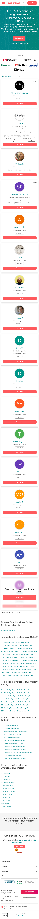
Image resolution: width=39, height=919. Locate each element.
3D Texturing (5, 779)
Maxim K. (19, 318)
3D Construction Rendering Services (13, 759)
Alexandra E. (19, 411)
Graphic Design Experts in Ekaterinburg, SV (15, 693)
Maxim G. (19, 502)
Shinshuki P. (19, 532)
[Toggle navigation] (4, 3)
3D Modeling (5, 773)
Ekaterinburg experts (8, 630)
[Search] (24, 3)
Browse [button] (4, 866)
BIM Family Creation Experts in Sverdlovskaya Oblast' (19, 663)
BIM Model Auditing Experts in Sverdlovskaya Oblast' (19, 669)
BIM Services (5, 800)
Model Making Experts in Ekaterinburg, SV (15, 699)
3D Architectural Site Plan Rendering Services (16, 752)
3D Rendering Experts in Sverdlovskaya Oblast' (17, 645)
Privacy (6, 909)
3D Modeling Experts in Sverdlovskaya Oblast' (16, 642)
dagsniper (20, 381)
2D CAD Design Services (9, 725)
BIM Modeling (5, 797)
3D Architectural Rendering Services (13, 749)
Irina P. (19, 472)
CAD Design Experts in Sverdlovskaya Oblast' (16, 672)
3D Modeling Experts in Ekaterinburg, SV (14, 708)
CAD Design (5, 803)
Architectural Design (8, 782)
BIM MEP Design (6, 794)
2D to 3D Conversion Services (11, 734)
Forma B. (19, 123)
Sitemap (18, 909)
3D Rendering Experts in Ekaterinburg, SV (15, 705)
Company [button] (5, 871)
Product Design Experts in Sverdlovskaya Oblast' (17, 675)
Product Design (6, 806)
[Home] (2, 76)
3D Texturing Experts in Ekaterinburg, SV (15, 711)
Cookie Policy (22, 916)
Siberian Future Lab (20, 194)
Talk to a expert (19, 43)
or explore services (29, 897)
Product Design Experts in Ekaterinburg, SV (15, 690)
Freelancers (8, 76)
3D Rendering (5, 776)
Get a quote (19, 38)
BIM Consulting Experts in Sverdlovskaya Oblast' (17, 654)
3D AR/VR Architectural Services (12, 743)
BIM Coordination (7, 785)
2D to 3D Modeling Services (10, 737)
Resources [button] (5, 876)
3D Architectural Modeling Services (13, 746)
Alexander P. (19, 227)
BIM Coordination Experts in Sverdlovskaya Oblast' (18, 657)
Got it (5, 915)
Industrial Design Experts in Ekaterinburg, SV (16, 696)
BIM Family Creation (8, 791)
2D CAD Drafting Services (10, 728)
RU (15, 76)
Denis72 (19, 348)
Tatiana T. (20, 164)
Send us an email (23, 840)
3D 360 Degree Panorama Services (13, 740)
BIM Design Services (8, 788)
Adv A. (19, 257)
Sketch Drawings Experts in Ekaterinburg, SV (16, 702)
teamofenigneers (19, 442)
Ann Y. (19, 563)
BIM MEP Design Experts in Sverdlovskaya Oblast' (17, 666)
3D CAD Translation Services (11, 755)
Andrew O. (19, 288)
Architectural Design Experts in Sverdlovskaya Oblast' (19, 651)
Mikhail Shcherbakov (19, 93)
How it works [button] (6, 861)
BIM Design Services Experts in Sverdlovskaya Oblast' (19, 660)
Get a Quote (32, 3)
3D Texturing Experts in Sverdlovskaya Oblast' (16, 648)
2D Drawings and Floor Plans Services (14, 731)
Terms (12, 909)
